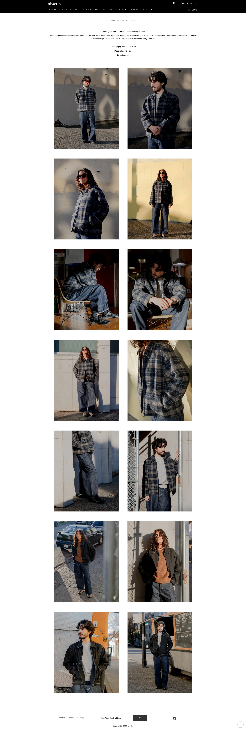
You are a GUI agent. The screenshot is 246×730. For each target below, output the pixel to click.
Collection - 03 (108, 9)
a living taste (77, 9)
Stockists (136, 9)
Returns (71, 717)
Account (194, 3)
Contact (147, 9)
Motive (52, 9)
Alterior (63, 9)
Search (62, 717)
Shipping (80, 717)
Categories (92, 9)
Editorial (124, 9)
